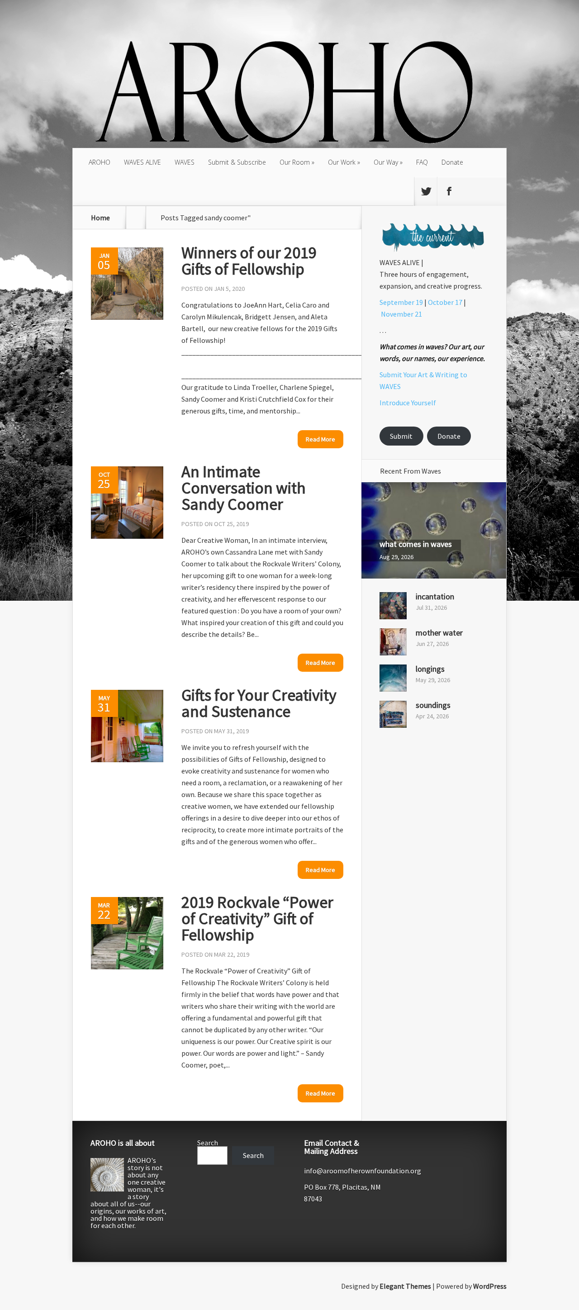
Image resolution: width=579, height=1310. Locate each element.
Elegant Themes (405, 1286)
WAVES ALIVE (142, 162)
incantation (435, 596)
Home (100, 217)
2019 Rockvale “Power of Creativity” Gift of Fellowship (257, 918)
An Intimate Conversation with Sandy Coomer (243, 487)
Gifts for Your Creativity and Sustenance (259, 703)
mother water (439, 632)
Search (207, 1142)
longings (430, 669)
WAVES (185, 162)
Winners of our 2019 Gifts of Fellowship (249, 260)
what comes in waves (416, 544)
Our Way (386, 162)
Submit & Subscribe (237, 162)
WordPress (490, 1286)
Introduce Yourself (408, 402)
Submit (401, 436)
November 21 (401, 313)
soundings (433, 705)
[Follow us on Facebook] (448, 191)
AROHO (99, 162)
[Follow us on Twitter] (425, 191)
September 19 (401, 302)
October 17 (445, 302)
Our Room (295, 162)
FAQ (422, 162)
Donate (452, 162)
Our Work (342, 162)
